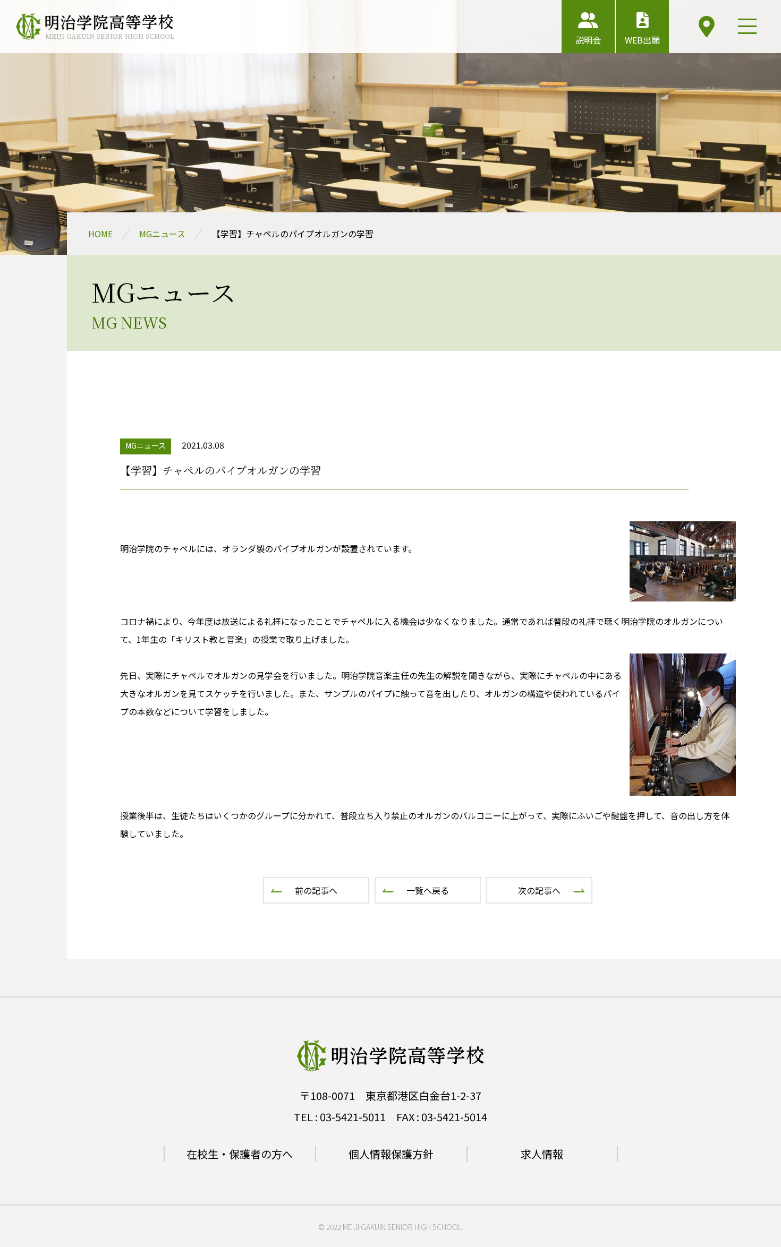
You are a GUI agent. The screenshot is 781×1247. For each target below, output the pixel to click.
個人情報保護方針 (391, 1154)
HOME (100, 233)
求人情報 (542, 1154)
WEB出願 (642, 39)
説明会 (588, 39)
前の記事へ (316, 890)
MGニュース (162, 233)
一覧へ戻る (427, 890)
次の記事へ (539, 890)
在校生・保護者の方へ (239, 1154)
